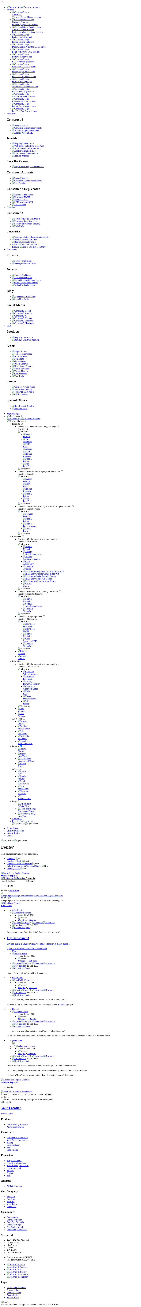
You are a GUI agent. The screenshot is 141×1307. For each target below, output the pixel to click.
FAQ (21, 226)
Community (12, 249)
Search (10, 836)
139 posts (31, 920)
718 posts (31, 1019)
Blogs (15, 801)
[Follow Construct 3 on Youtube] (22, 313)
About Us (11, 1196)
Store (9, 325)
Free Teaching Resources (18, 1165)
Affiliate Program (14, 1186)
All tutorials (23, 156)
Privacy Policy (13, 1290)
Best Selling (26, 389)
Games (23, 361)
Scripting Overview (30, 130)
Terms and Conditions (16, 1287)
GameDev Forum (14, 1220)
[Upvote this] (20, 922)
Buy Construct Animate (28, 340)
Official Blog (30, 296)
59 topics (21, 987)
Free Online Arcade (15, 1227)
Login (17, 413)
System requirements (32, 128)
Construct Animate (39, 471)
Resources (11, 114)
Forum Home (26, 261)
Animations (27, 354)
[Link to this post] (19, 925)
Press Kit (10, 1201)
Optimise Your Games (45, 581)
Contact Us (17, 818)
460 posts (31, 1053)
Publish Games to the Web (47, 574)
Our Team (11, 1199)
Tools (21, 376)
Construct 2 (30, 616)
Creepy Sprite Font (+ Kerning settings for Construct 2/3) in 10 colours (32, 895)
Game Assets (12, 1217)
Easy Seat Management (17, 1163)
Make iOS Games (44, 579)
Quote (27, 927)
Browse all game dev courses (31, 166)
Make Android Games (46, 576)
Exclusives (23, 394)
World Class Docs (29, 239)
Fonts (21, 359)
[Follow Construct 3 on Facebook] (22, 321)
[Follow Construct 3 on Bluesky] (22, 318)
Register (10, 413)
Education (11, 207)
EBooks (23, 356)
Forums (15, 746)
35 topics (21, 920)
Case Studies (12, 1150)
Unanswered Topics (15, 831)
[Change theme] (25, 823)
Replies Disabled (21, 873)
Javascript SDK (26, 202)
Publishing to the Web (34, 146)
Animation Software (15, 1127)
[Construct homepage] (23, 7)
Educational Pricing (27, 242)
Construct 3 (38, 426)
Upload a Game (28, 285)
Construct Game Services (44, 506)
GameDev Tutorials (15, 1222)
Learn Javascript (14, 1168)
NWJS (27, 197)
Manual (24, 125)
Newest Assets (28, 387)
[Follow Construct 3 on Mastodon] (23, 323)
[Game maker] (23, 418)
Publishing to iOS (28, 151)
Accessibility (12, 1295)
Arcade (15, 769)
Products (10, 10)
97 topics (21, 961)
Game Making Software (17, 1124)
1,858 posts (32, 961)
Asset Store (17, 719)
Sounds (28, 366)
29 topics (21, 1019)
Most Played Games (33, 280)
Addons (23, 351)
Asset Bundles (27, 406)
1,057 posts (32, 987)
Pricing (10, 1142)
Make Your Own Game (17, 1140)
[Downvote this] (43, 922)
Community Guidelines (17, 1229)
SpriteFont (62, 1004)
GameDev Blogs (14, 1225)
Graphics (24, 364)
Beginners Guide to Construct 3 (50, 571)
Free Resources (30, 221)
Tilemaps (22, 373)
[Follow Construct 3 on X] (19, 316)
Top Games (26, 275)
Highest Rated (27, 392)
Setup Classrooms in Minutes (36, 237)
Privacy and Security (30, 224)
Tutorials (22, 183)
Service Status (13, 1297)
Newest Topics (29, 263)
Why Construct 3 (14, 1160)
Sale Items (22, 408)
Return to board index (22, 1091)
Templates (24, 369)
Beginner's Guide (26, 143)
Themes (24, 371)
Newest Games (25, 277)
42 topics (21, 1053)
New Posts (24, 299)
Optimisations (31, 153)
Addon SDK (27, 133)
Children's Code (14, 1292)
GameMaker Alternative (17, 1137)
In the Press (12, 1204)
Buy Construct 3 (25, 337)
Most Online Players (29, 282)
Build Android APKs (31, 148)
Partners (10, 1170)
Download (28, 195)
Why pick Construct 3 (30, 219)
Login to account (27, 821)
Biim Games (6, 905)
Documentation (13, 1145)
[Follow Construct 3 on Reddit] (21, 311)
